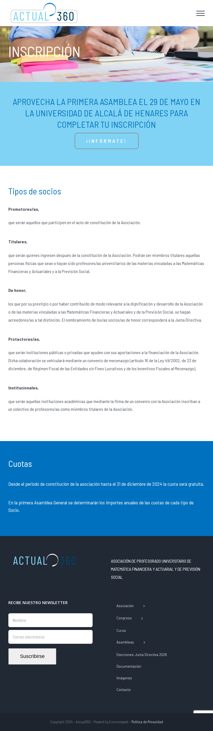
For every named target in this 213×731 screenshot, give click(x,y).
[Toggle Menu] (200, 13)
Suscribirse (32, 656)
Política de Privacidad (147, 722)
